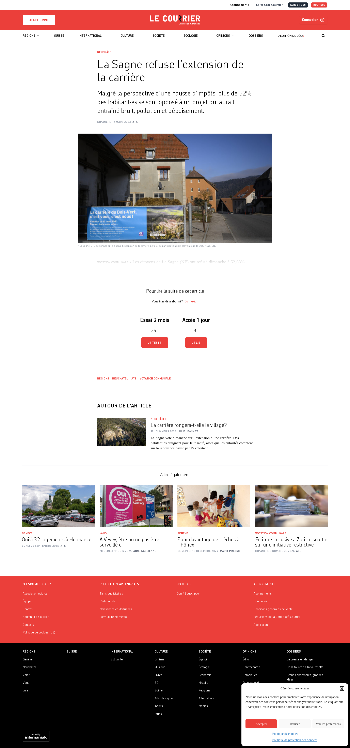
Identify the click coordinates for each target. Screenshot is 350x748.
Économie (205, 675)
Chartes (28, 609)
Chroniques (250, 675)
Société (205, 651)
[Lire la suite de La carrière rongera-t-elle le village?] (121, 436)
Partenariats (107, 601)
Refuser (295, 723)
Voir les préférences (328, 723)
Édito (246, 659)
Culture (161, 651)
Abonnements (263, 593)
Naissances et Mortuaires (116, 609)
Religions (204, 690)
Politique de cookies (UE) (39, 632)
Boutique (184, 584)
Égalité (203, 659)
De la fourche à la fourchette (305, 667)
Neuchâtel (105, 52)
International (122, 651)
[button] (342, 689)
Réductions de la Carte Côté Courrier (277, 617)
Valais (27, 675)
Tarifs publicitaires (111, 593)
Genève (27, 533)
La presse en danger (300, 659)
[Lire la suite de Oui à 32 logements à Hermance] (58, 506)
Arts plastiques (164, 698)
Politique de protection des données (294, 740)
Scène (159, 690)
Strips (158, 714)
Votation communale (155, 378)
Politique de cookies (285, 733)
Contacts (28, 625)
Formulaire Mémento (113, 617)
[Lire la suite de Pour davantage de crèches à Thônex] (213, 506)
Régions (103, 378)
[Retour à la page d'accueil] (175, 20)
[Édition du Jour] (291, 33)
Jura (25, 690)
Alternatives (206, 698)
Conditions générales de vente (273, 609)
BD (157, 683)
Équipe (27, 601)
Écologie (204, 667)
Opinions (249, 651)
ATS (134, 378)
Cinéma (159, 659)
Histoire (203, 683)
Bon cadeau (261, 601)
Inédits (159, 706)
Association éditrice (35, 593)
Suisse (72, 651)
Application (261, 625)
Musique (160, 667)
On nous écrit (251, 683)
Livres (158, 675)
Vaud (103, 533)
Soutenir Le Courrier (36, 617)
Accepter (261, 723)
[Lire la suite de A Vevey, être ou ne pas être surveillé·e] (136, 506)
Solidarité (117, 659)
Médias (203, 706)
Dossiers (294, 651)
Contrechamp (251, 667)
